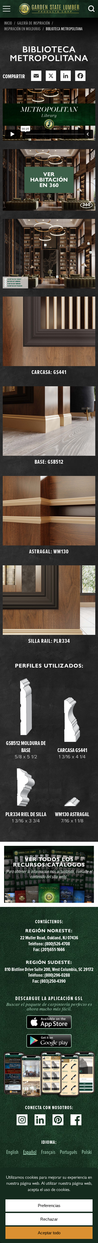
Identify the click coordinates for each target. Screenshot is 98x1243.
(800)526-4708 (57, 943)
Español (29, 1151)
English (12, 1151)
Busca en (91, 8)
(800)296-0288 (57, 975)
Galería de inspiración (33, 23)
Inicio (8, 23)
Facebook (76, 1119)
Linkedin (40, 1119)
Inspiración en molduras (22, 29)
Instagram (22, 1119)
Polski (87, 1151)
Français (48, 1151)
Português (68, 1151)
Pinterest (58, 1119)
